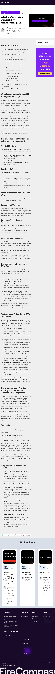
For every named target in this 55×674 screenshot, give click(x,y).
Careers (34, 618)
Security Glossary (27, 655)
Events (24, 648)
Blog (24, 645)
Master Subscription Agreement (46, 662)
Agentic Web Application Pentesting (11, 619)
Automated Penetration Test (9, 616)
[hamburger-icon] (52, 2)
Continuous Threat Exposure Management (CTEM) (9, 635)
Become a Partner (46, 616)
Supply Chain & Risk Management (10, 631)
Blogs (8, 8)
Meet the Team (35, 616)
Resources (25, 643)
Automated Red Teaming (8, 629)
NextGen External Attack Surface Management (10, 626)
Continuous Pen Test (45, 73)
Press (24, 650)
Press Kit (25, 653)
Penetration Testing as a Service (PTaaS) (10, 622)
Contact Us (34, 621)
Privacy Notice (33, 662)
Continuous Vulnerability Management (7, 12)
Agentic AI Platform (25, 616)
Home (3, 8)
